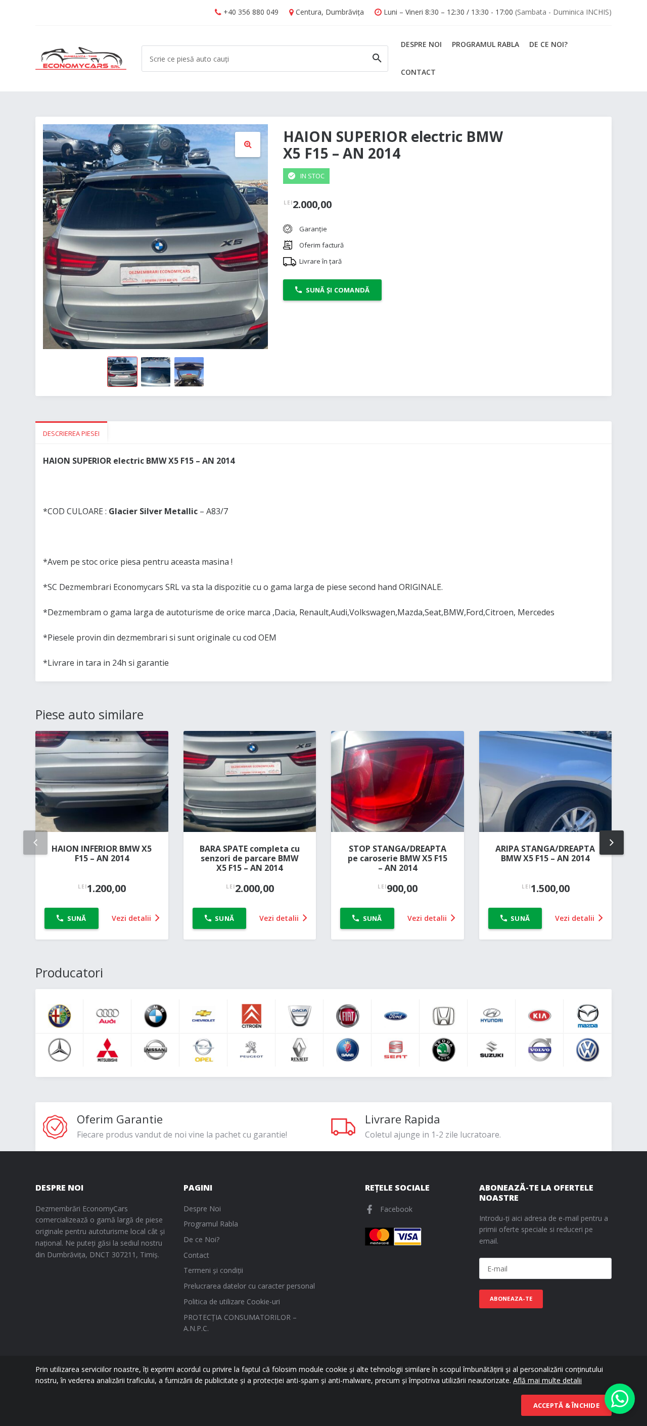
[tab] (71, 432)
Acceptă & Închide (566, 1405)
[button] (247, 144)
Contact (418, 72)
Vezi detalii (132, 918)
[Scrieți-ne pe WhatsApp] (620, 1399)
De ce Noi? (548, 44)
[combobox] (265, 58)
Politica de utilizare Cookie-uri (231, 1301)
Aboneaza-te (511, 1298)
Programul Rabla (485, 44)
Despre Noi (421, 44)
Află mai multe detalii (547, 1380)
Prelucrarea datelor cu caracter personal (249, 1286)
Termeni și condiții (213, 1270)
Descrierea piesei (71, 433)
